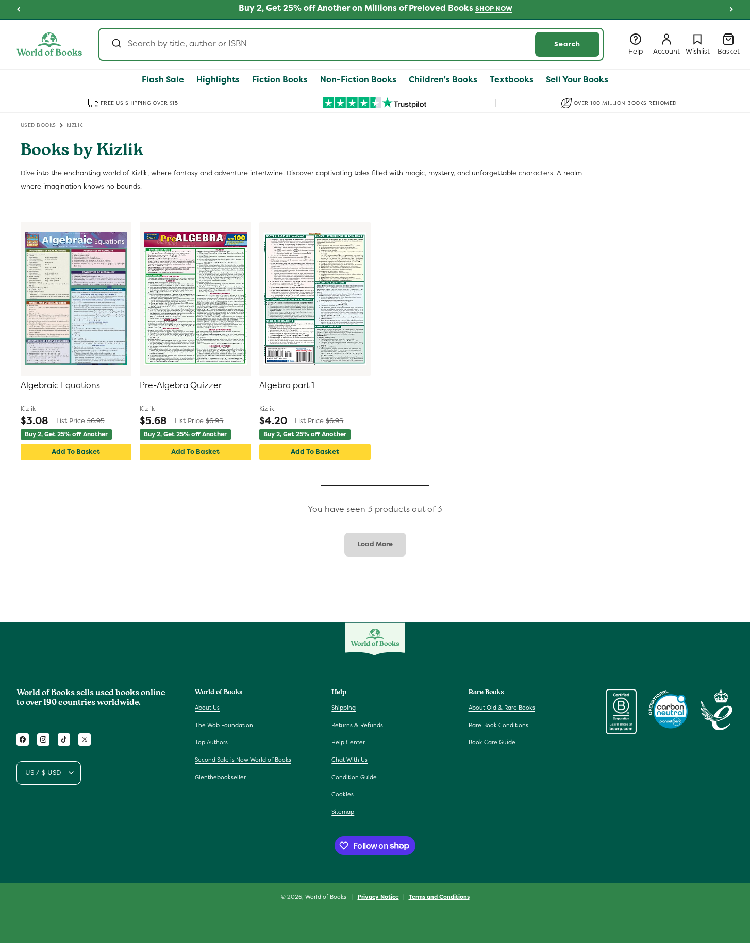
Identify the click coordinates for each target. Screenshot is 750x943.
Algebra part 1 (286, 385)
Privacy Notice (378, 896)
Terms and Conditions (439, 896)
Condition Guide (354, 777)
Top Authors (211, 742)
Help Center (348, 742)
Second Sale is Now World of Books (243, 759)
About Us (207, 707)
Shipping (343, 707)
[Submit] (116, 44)
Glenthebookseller (220, 777)
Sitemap (342, 812)
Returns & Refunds (357, 725)
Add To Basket (76, 452)
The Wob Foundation (224, 725)
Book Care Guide (492, 742)
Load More (375, 544)
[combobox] (351, 44)
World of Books (326, 897)
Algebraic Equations (60, 385)
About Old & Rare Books (502, 707)
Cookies (342, 794)
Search (567, 44)
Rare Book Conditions (498, 725)
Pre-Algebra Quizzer (181, 385)
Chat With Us (349, 759)
